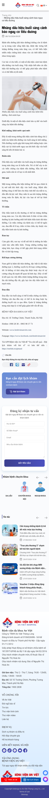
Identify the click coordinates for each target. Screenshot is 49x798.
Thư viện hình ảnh (10, 711)
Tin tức (5, 707)
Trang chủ (6, 15)
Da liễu (9, 496)
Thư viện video (9, 715)
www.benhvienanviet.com (21, 330)
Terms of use (24, 792)
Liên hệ (5, 719)
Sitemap (24, 794)
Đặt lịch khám (19, 391)
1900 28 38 (12, 780)
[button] (37, 477)
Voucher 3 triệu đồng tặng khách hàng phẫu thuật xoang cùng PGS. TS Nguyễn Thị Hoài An (33, 586)
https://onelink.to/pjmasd (12, 349)
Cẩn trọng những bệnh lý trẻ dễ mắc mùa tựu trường (33, 528)
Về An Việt (6, 700)
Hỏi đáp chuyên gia (11, 735)
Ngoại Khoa (40, 496)
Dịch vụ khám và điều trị (13, 732)
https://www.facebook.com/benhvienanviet (27, 336)
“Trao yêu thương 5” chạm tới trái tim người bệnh (32, 547)
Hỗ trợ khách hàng (10, 739)
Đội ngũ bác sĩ (8, 703)
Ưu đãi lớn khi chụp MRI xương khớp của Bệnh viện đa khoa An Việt (32, 567)
